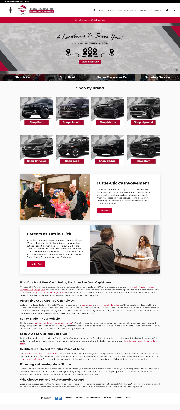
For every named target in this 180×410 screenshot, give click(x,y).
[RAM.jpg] (143, 150)
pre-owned (87, 305)
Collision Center (146, 10)
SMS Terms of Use (92, 397)
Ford (128, 287)
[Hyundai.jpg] (143, 112)
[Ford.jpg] (36, 112)
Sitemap (118, 397)
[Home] (10, 10)
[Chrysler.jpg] (36, 150)
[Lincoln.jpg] (72, 112)
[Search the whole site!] (174, 10)
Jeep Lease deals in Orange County (49, 292)
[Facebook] (56, 398)
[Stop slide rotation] (176, 70)
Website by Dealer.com (46, 398)
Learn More (104, 210)
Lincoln (134, 287)
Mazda (142, 287)
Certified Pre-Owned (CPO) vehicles (40, 353)
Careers (119, 10)
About (78, 397)
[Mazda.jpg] (107, 112)
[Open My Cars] (166, 10)
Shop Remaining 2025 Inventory (90, 20)
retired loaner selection (31, 359)
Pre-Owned (109, 10)
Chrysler (24, 290)
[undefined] (36, 112)
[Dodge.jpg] (107, 150)
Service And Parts (131, 10)
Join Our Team (35, 264)
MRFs (128, 397)
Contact (68, 397)
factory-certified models (108, 305)
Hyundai (150, 287)
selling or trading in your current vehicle (53, 323)
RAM (43, 290)
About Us (157, 10)
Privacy (107, 397)
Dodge (37, 290)
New (101, 10)
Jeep (30, 290)
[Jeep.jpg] (72, 150)
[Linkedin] (60, 398)
